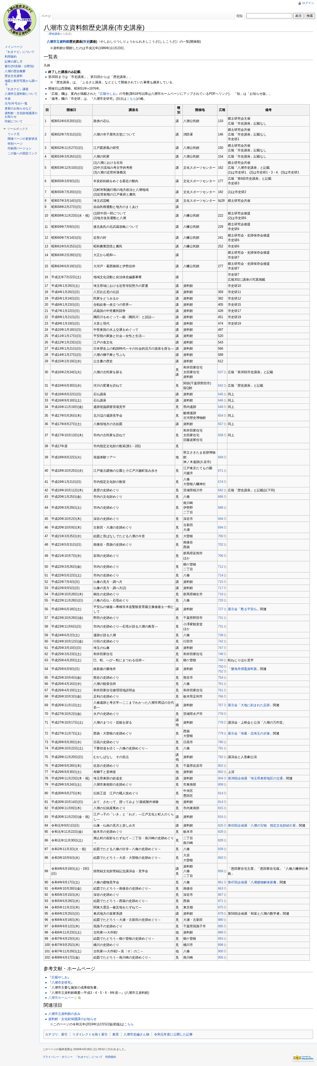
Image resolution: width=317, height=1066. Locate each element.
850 (220, 858)
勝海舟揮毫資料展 (244, 669)
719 (220, 594)
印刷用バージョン (19, 148)
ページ (46, 16)
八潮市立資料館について (21, 94)
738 (220, 635)
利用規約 (11, 56)
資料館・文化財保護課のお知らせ (72, 1019)
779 (220, 733)
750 (220, 666)
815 (220, 808)
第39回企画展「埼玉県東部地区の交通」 (257, 778)
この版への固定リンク (22, 153)
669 (220, 457)
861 (220, 882)
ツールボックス (17, 129)
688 (220, 507)
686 (220, 497)
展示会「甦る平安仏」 (244, 609)
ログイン (308, 3)
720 (220, 600)
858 (220, 871)
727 (220, 609)
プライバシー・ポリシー (58, 1056)
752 (220, 671)
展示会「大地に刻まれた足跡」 (250, 705)
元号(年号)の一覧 (16, 103)
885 (220, 926)
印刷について (14, 121)
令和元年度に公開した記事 (173, 1034)
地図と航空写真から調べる (21, 82)
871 (220, 901)
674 (220, 482)
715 (220, 582)
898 (220, 945)
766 (220, 696)
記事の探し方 (14, 61)
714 (220, 575)
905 (220, 957)
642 (220, 385)
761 (220, 684)
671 (220, 470)
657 (220, 424)
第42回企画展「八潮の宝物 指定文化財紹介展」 (263, 825)
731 (220, 618)
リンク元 (14, 134)
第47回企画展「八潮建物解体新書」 (254, 882)
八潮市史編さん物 (136, 1034)
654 (220, 415)
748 (220, 654)
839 (220, 849)
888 (220, 932)
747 (220, 648)
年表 (8, 98)
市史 (86, 41)
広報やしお (108, 94)
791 (220, 748)
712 (220, 566)
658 (220, 435)
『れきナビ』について (19, 52)
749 (220, 660)
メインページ (14, 47)
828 (220, 831)
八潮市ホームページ (62, 997)
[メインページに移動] (20, 20)
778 (220, 714)
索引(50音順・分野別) (19, 66)
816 (220, 817)
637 (220, 372)
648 (220, 407)
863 (220, 888)
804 (220, 778)
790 (220, 742)
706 (220, 556)
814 (220, 793)
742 (220, 641)
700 (220, 536)
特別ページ (15, 143)
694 (220, 519)
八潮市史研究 (61, 982)
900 (220, 951)
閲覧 (240, 16)
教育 (115, 1034)
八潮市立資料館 (58, 41)
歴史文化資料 (14, 76)
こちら (131, 98)
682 (220, 490)
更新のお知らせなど (18, 108)
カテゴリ (51, 1034)
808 (220, 784)
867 (220, 895)
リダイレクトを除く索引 (90, 1034)
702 (220, 544)
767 (220, 705)
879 (220, 913)
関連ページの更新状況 (22, 138)
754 (220, 677)
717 (220, 588)
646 (220, 400)
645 (220, 394)
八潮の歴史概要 (15, 71)
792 (220, 757)
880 (220, 920)
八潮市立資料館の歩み (64, 1014)
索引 (64, 1034)
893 (220, 938)
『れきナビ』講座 (16, 89)
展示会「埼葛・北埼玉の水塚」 (250, 733)
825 (220, 825)
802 (220, 765)
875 (220, 907)
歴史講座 (54, 33)
